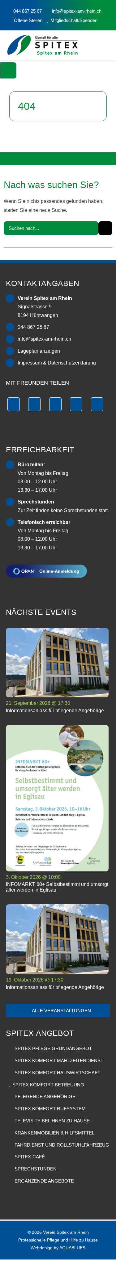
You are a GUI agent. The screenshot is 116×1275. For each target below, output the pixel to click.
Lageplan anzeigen (39, 351)
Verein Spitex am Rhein (66, 1232)
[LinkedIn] (55, 404)
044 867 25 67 (33, 327)
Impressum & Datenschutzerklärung (57, 362)
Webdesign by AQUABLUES (58, 1247)
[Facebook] (13, 404)
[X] (34, 404)
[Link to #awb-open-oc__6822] (8, 70)
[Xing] (76, 404)
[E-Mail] (97, 404)
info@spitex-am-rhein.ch (44, 339)
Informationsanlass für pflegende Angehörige (55, 710)
